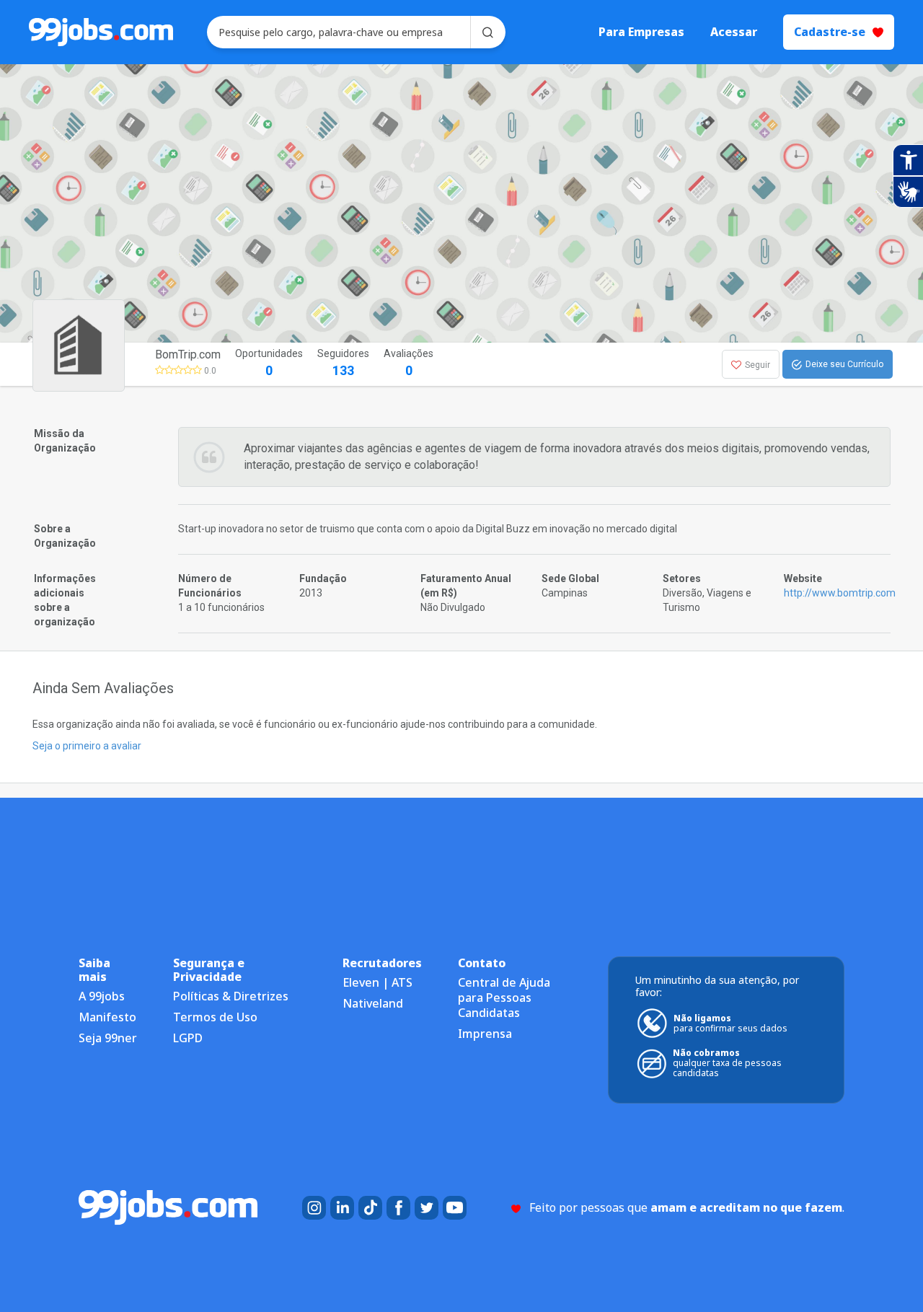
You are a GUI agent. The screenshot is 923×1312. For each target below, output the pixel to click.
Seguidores (343, 363)
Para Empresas (641, 32)
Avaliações (408, 363)
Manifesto (107, 1017)
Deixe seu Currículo (844, 364)
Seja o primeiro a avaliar (86, 746)
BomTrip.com (188, 354)
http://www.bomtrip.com (840, 593)
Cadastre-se (829, 32)
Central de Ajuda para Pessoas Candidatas (504, 997)
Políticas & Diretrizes (230, 996)
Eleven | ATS (377, 982)
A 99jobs (102, 996)
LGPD (188, 1038)
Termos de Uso (215, 1017)
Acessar (733, 32)
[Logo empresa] (114, 364)
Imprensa (485, 1034)
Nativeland (373, 1003)
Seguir (757, 365)
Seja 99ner (108, 1038)
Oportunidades (269, 363)
